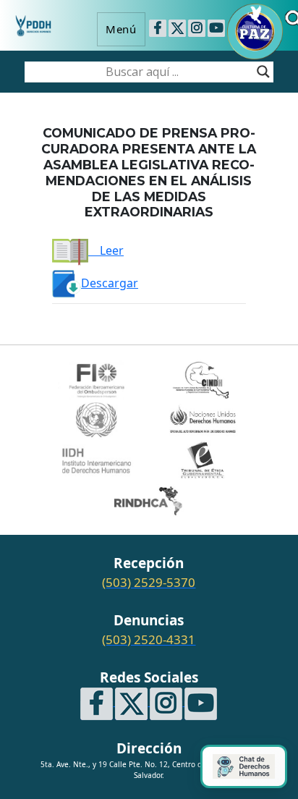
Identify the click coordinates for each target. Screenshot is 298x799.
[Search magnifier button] (263, 72)
